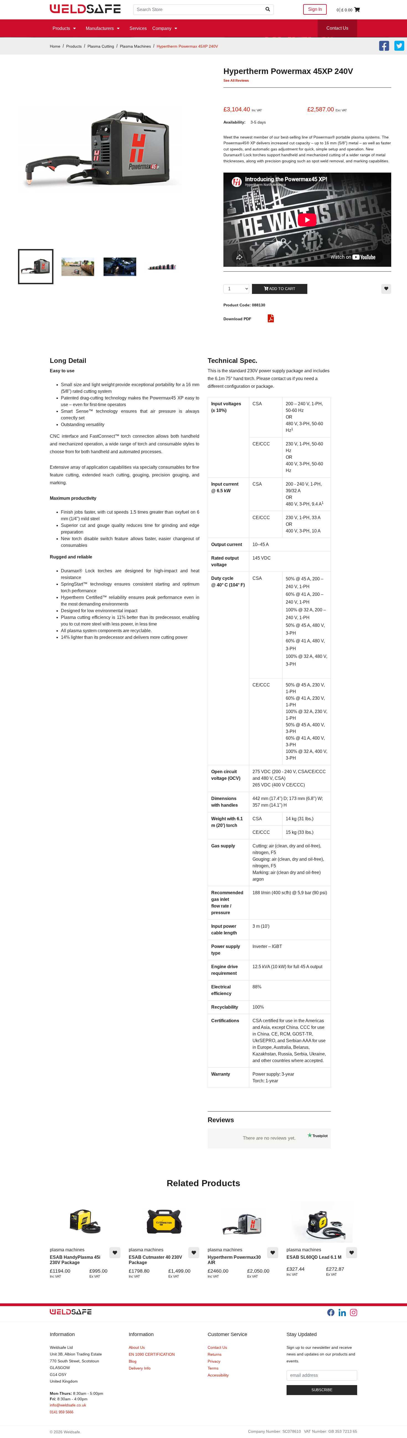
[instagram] (353, 1312)
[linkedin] (342, 1312)
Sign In (315, 9)
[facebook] (330, 1312)
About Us (137, 1347)
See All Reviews (236, 81)
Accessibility (218, 1375)
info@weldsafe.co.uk (68, 1405)
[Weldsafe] (85, 8)
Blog (132, 1361)
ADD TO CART (281, 288)
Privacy (214, 1361)
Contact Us (337, 28)
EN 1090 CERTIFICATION (152, 1354)
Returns (214, 1354)
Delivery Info (140, 1368)
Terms (213, 1368)
